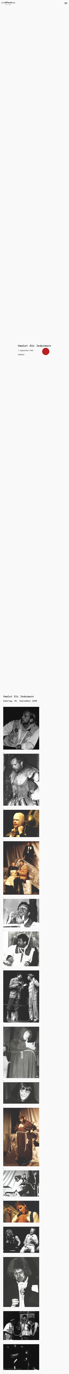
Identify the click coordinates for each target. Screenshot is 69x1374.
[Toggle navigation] (66, 3)
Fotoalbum (21, 354)
